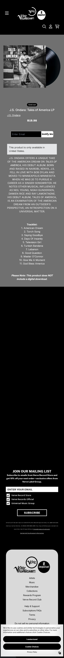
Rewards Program (32, 595)
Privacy (32, 619)
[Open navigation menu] (7, 13)
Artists (32, 578)
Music (32, 582)
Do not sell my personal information (32, 623)
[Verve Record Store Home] (32, 13)
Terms (32, 615)
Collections (32, 591)
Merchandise (32, 586)
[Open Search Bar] (44, 26)
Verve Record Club (32, 599)
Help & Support (32, 606)
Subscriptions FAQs (32, 610)
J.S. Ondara (13, 115)
